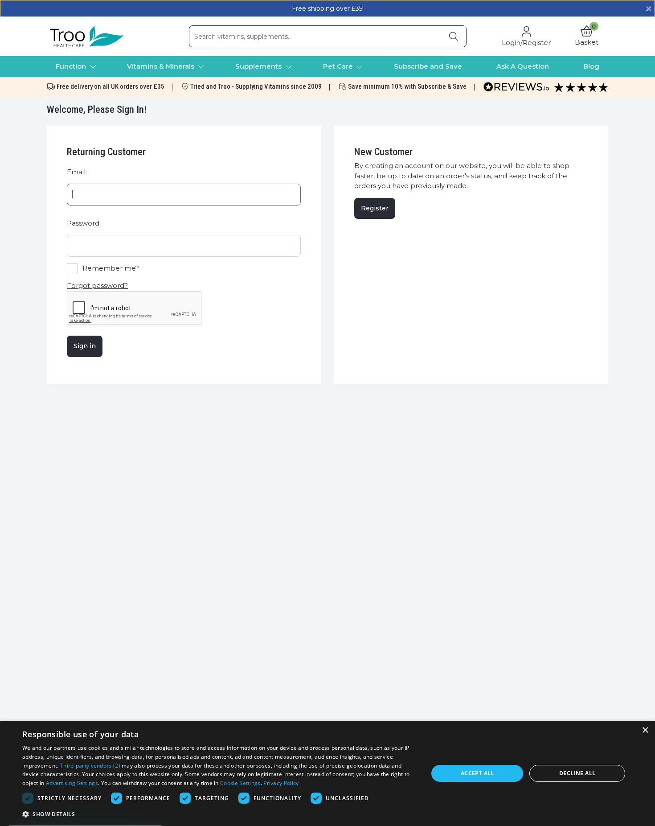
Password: (84, 223)
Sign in (85, 346)
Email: (77, 172)
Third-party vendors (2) (90, 765)
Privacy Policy (281, 783)
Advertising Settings (72, 783)
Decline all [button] (577, 773)
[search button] (453, 36)
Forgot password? (97, 285)
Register (375, 208)
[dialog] (327, 773)
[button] (586, 36)
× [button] (645, 730)
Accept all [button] (477, 773)
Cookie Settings (240, 783)
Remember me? (110, 268)
